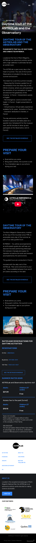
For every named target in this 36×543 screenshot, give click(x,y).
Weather (20, 460)
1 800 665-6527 (13, 364)
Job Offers (21, 456)
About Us (20, 452)
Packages (5, 456)
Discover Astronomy (8, 465)
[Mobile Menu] (33, 5)
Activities (5, 452)
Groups (4, 460)
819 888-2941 (13, 360)
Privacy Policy (7, 540)
